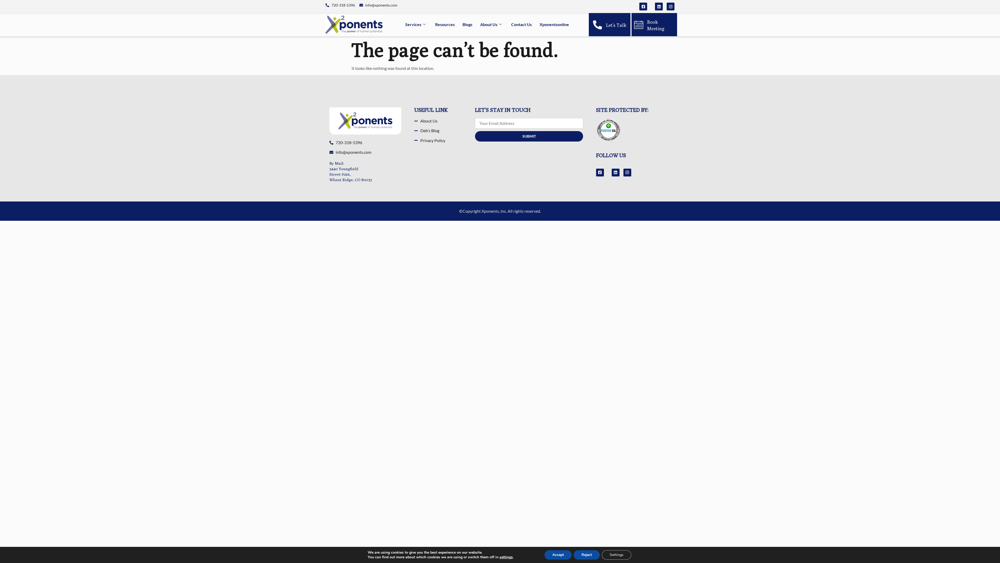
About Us (488, 24)
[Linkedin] (659, 6)
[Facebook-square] (643, 6)
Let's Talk (616, 25)
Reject (587, 554)
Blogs (467, 24)
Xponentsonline (554, 24)
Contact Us (521, 24)
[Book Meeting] (638, 24)
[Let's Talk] (597, 24)
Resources (445, 24)
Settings (616, 554)
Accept (558, 554)
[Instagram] (670, 6)
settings (506, 557)
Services (413, 24)
